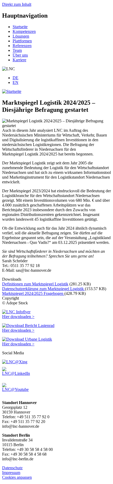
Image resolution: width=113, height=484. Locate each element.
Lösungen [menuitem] (21, 36)
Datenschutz (12, 468)
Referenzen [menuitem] (22, 45)
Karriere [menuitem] (19, 60)
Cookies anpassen (17, 477)
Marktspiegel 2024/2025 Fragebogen (33, 293)
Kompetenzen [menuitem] (24, 31)
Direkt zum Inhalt (16, 4)
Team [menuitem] (17, 50)
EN (15, 82)
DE (15, 77)
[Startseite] (11, 91)
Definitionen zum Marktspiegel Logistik (35, 284)
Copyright (10, 298)
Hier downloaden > (18, 316)
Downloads (11, 279)
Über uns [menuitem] (20, 55)
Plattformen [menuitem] (22, 41)
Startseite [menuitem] (20, 26)
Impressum (11, 472)
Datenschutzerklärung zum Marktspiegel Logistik (43, 288)
